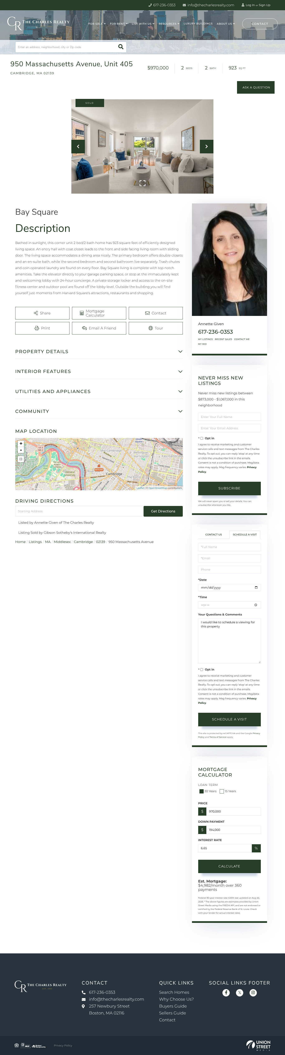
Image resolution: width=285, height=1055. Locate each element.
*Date (202, 580)
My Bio (202, 344)
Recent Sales (223, 339)
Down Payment (211, 822)
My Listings (205, 339)
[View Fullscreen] (21, 459)
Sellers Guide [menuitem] (172, 1013)
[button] (121, 47)
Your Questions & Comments (220, 614)
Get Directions (163, 511)
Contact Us (213, 534)
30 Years (210, 791)
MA (48, 542)
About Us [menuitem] (224, 24)
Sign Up (264, 5)
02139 (100, 542)
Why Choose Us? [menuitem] (176, 999)
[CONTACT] (256, 87)
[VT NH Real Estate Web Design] (258, 1045)
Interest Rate (210, 840)
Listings (35, 542)
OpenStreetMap (158, 488)
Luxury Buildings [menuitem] (198, 23)
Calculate (229, 866)
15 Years (230, 791)
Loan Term (208, 785)
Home (20, 542)
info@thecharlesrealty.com (210, 5)
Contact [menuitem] (167, 1020)
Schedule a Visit (245, 534)
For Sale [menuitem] (95, 24)
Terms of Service (218, 737)
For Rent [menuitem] (117, 24)
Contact (260, 24)
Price (203, 803)
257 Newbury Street (109, 1010)
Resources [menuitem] (168, 24)
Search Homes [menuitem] (174, 992)
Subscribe (229, 488)
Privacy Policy (63, 1045)
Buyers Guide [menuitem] (173, 1006)
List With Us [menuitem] (141, 24)
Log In (250, 5)
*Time (202, 597)
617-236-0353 (163, 5)
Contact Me (242, 339)
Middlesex (62, 542)
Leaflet (140, 488)
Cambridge (83, 542)
